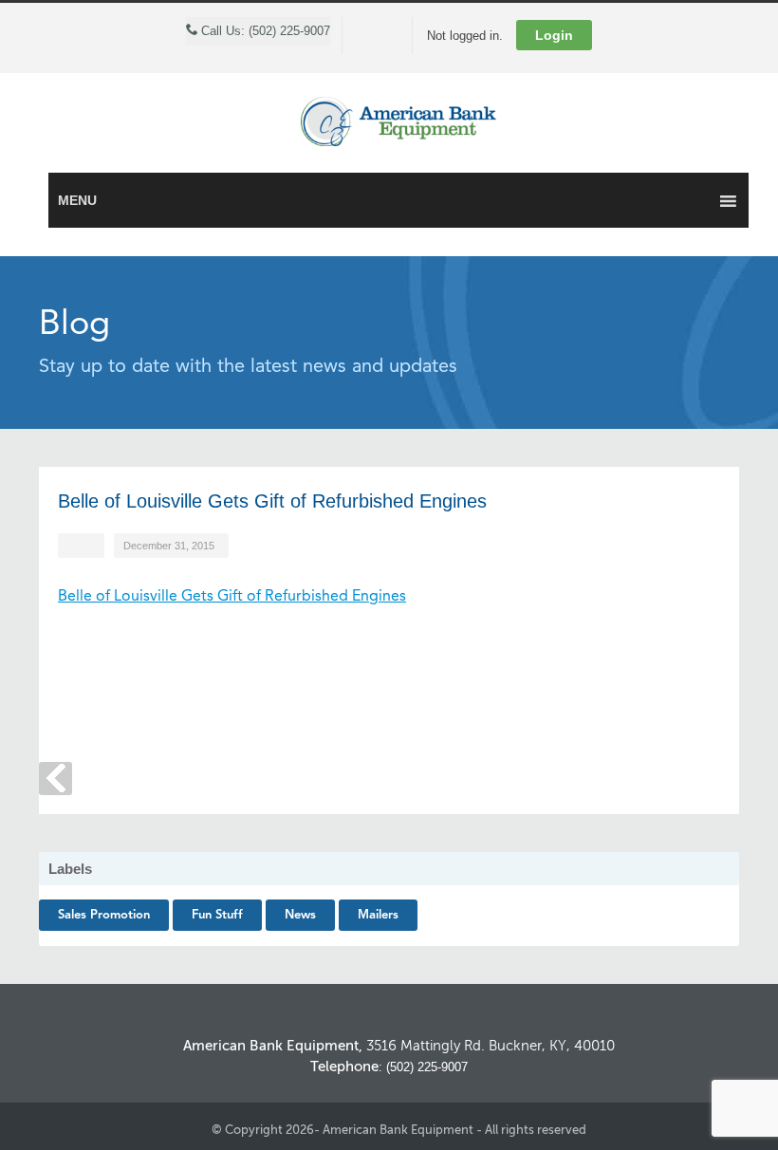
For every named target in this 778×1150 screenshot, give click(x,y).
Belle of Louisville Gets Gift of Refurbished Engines (232, 596)
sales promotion (104, 915)
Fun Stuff (217, 915)
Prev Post (55, 778)
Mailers (378, 915)
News (300, 915)
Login (554, 35)
